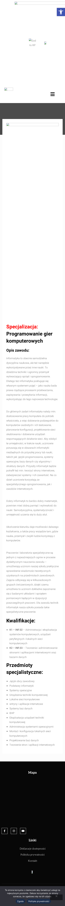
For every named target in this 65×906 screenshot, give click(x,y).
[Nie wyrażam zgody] (56, 897)
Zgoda (20, 901)
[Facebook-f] (5, 831)
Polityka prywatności (38, 901)
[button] (61, 12)
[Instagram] (14, 831)
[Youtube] (23, 831)
